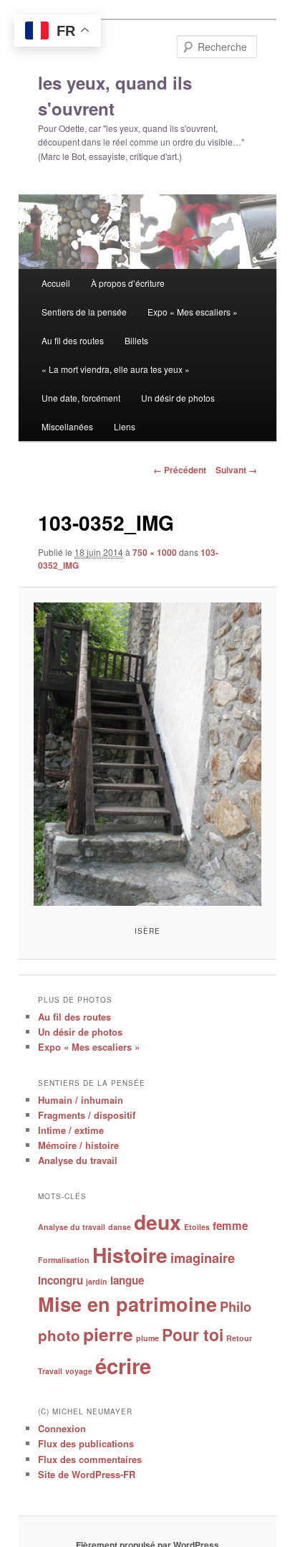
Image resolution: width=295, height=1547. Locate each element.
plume (147, 1338)
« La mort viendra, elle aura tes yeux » (116, 369)
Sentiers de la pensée (84, 312)
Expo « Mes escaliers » (193, 312)
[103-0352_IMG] (147, 754)
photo (59, 1335)
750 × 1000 (154, 552)
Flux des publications (86, 1443)
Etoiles (197, 1226)
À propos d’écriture (128, 283)
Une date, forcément (81, 398)
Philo (235, 1306)
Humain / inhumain (80, 1100)
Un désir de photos (178, 398)
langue (127, 1280)
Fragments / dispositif (86, 1115)
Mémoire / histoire (78, 1145)
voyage (78, 1371)
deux (157, 1221)
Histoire (130, 1254)
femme (230, 1226)
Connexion (62, 1428)
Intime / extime (71, 1130)
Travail (50, 1371)
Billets (136, 340)
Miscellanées (67, 426)
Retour (239, 1338)
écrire (123, 1365)
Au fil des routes (73, 340)
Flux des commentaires (90, 1459)
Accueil (56, 283)
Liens (124, 426)
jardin (96, 1281)
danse (119, 1226)
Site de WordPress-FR (86, 1474)
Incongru (60, 1280)
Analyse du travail (77, 1160)
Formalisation (64, 1259)
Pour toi (192, 1334)
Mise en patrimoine (127, 1303)
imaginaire (202, 1257)
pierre (108, 1334)
